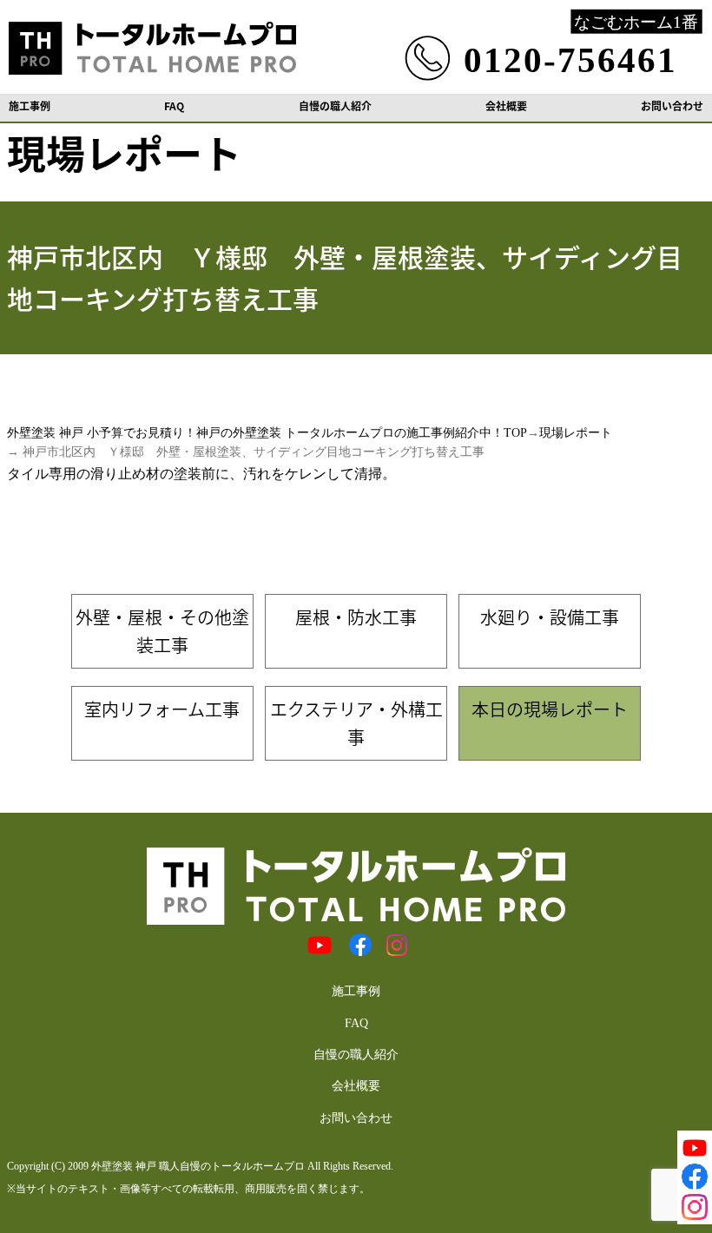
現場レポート (575, 432)
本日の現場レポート (549, 709)
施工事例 (29, 106)
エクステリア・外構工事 (356, 722)
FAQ (174, 106)
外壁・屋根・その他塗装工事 (162, 630)
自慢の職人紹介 (335, 106)
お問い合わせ (672, 106)
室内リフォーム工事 (162, 709)
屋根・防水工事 (356, 617)
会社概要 (506, 106)
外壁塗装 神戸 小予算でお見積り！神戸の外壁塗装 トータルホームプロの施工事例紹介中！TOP (267, 432)
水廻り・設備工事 (549, 617)
